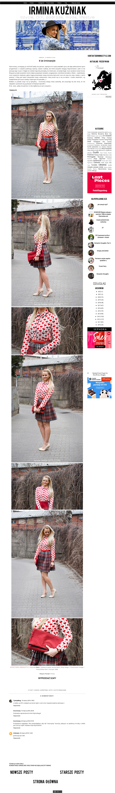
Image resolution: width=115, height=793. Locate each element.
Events (97, 138)
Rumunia (89, 158)
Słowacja (109, 158)
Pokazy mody (98, 155)
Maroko (92, 148)
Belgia (89, 134)
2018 (99, 303)
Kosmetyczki (90, 145)
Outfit (51, 690)
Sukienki (97, 162)
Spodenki (90, 160)
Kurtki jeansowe (92, 147)
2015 (99, 311)
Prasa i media (50, 3)
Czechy (100, 136)
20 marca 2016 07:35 (27, 721)
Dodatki (36, 690)
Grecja (89, 139)
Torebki (94, 165)
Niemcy (104, 150)
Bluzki (89, 136)
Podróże (90, 155)
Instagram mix (99, 142)
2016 (99, 308)
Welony (106, 167)
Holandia (101, 139)
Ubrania (102, 164)
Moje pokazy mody (92, 150)
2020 (99, 297)
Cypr (97, 136)
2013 (99, 316)
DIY (104, 136)
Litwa (100, 147)
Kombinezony (90, 143)
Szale (102, 162)
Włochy (95, 169)
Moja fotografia (107, 148)
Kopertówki (44, 690)
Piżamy (105, 153)
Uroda (110, 165)
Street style (105, 160)
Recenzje (100, 157)
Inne (89, 141)
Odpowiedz (16, 705)
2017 (99, 305)
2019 (99, 300)
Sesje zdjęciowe (99, 159)
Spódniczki (97, 160)
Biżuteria (101, 134)
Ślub (110, 162)
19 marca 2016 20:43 (27, 711)
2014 (99, 314)
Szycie (106, 162)
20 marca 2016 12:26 (26, 733)
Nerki (100, 150)
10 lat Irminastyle (92, 132)
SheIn (37, 667)
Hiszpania (95, 139)
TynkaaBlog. (17, 700)
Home (25, 3)
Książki (110, 145)
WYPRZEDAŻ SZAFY (47, 678)
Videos (59, 3)
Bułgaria (93, 136)
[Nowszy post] (21, 776)
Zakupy (94, 171)
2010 (99, 325)
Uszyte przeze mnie (59, 690)
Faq (66, 3)
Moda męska (98, 148)
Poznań (47, 674)
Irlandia (109, 141)
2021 (99, 294)
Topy (88, 165)
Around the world (103, 132)
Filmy (103, 138)
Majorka (109, 147)
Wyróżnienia (102, 169)
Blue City (108, 134)
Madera (104, 147)
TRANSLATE (13, 90)
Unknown (16, 733)
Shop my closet (76, 3)
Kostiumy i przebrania (100, 145)
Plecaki (110, 153)
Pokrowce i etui (107, 155)
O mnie (32, 3)
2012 (99, 319)
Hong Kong (108, 139)
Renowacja (108, 157)
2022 (99, 291)
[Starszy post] (72, 776)
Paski (101, 153)
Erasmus (90, 138)
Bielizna (94, 134)
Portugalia (91, 157)
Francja (109, 138)
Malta (88, 148)
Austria (110, 132)
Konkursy (99, 143)
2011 (99, 322)
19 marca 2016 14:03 (28, 700)
